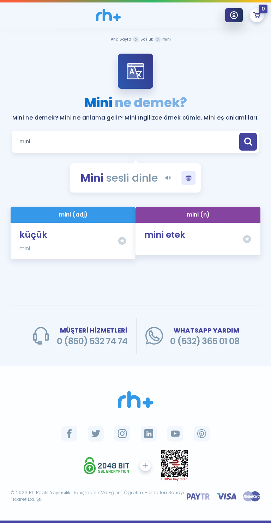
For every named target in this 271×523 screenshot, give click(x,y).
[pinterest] (202, 434)
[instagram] (122, 434)
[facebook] (69, 434)
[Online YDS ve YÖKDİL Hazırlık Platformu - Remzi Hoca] (135, 399)
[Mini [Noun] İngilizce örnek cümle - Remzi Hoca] (108, 15)
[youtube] (175, 434)
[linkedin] (149, 434)
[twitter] (96, 434)
